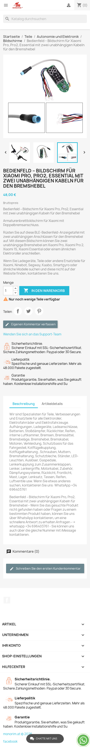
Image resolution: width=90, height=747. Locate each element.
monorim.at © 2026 (17, 734)
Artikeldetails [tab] (52, 404)
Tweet (28, 311)
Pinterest (39, 311)
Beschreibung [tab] (24, 404)
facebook (10, 741)
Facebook (7, 600)
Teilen (18, 311)
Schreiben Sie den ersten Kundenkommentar (48, 568)
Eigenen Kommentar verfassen (33, 324)
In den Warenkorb (44, 290)
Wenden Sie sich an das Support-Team (32, 334)
